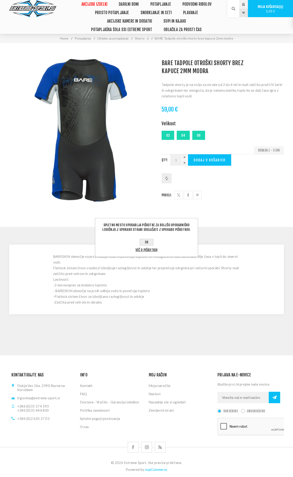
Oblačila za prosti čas (183, 29)
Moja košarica (270, 9)
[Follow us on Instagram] (146, 447)
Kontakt (86, 386)
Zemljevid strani (161, 410)
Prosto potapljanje (112, 12)
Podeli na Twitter (178, 195)
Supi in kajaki (174, 21)
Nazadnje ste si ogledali (167, 402)
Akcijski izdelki (94, 4)
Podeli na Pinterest (197, 195)
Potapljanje (160, 4)
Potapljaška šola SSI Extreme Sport (121, 29)
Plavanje (190, 12)
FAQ (83, 394)
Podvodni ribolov (197, 4)
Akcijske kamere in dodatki (129, 21)
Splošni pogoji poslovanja (100, 418)
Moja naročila (160, 386)
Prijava (247, 4)
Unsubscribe (256, 411)
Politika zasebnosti (95, 410)
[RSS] (160, 447)
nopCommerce (156, 469)
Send (274, 397)
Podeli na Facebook (188, 195)
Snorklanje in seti (156, 12)
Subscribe (230, 411)
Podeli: (167, 195)
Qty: (165, 160)
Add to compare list (167, 178)
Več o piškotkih (147, 250)
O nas (84, 427)
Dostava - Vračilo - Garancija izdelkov (109, 402)
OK (146, 242)
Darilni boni (129, 4)
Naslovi (154, 394)
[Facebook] (133, 447)
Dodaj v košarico (209, 160)
